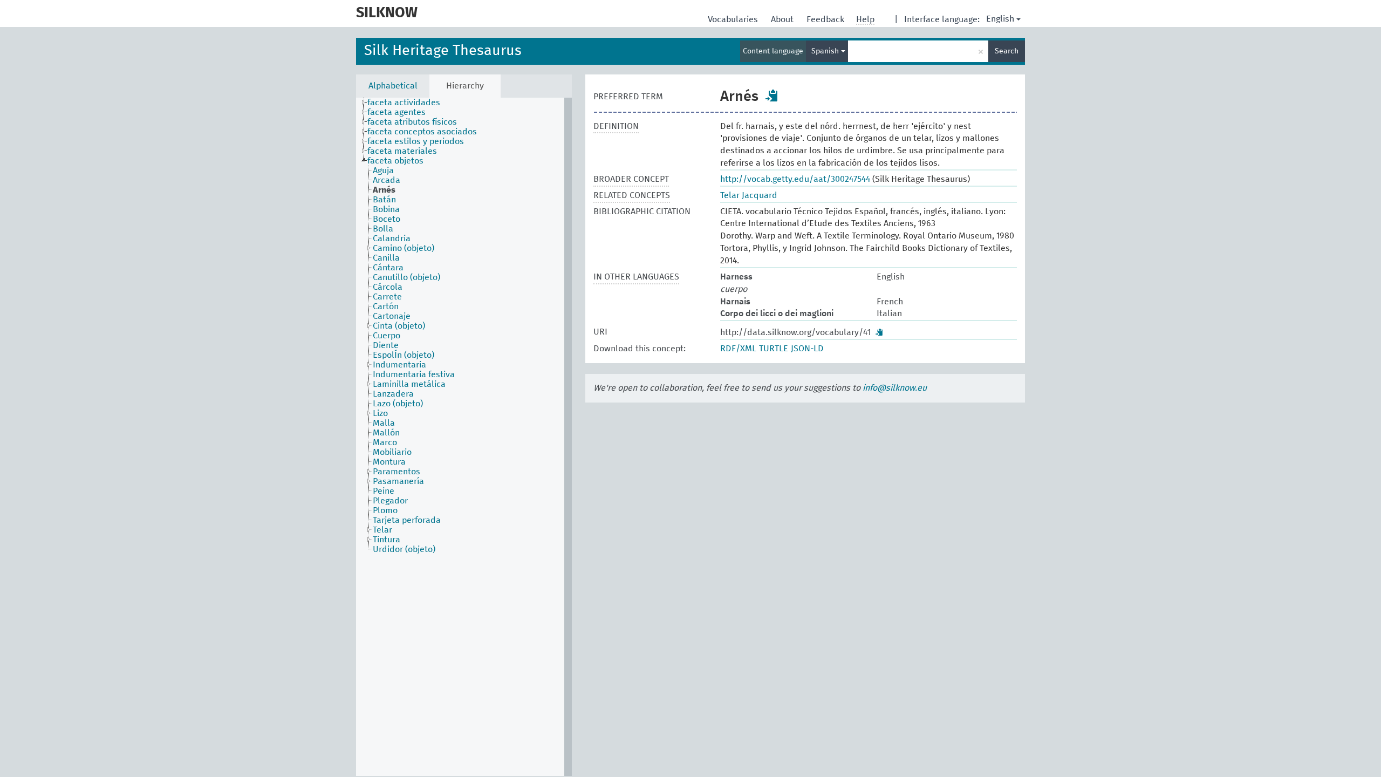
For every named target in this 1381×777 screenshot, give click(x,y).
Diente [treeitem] (386, 345)
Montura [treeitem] (389, 462)
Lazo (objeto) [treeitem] (398, 403)
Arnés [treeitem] (384, 190)
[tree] (464, 437)
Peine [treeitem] (383, 491)
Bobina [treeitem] (386, 209)
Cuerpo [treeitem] (386, 335)
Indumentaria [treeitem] (399, 364)
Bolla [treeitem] (383, 228)
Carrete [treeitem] (387, 296)
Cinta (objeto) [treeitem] (399, 326)
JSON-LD (807, 348)
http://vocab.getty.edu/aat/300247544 (795, 179)
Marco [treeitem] (385, 442)
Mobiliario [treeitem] (392, 452)
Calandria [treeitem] (392, 238)
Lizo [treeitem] (380, 413)
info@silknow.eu (895, 388)
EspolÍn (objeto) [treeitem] (403, 355)
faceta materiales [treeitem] (402, 151)
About (783, 19)
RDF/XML (738, 348)
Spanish (826, 51)
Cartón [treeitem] (386, 306)
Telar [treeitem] (382, 530)
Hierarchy (465, 85)
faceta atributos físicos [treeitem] (412, 122)
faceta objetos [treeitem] (395, 160)
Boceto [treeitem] (386, 219)
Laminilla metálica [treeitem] (409, 384)
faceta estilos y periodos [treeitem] (415, 141)
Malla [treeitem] (384, 423)
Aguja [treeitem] (383, 170)
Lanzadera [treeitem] (393, 394)
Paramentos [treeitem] (396, 471)
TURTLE (773, 348)
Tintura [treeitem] (386, 539)
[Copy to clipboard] (772, 95)
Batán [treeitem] (384, 199)
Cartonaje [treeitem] (392, 316)
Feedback (826, 19)
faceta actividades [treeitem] (403, 102)
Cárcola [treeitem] (387, 287)
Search (1006, 51)
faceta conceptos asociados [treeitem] (422, 131)
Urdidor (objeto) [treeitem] (404, 549)
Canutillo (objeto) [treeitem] (406, 277)
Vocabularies (734, 19)
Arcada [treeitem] (386, 180)
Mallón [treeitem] (386, 432)
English (1000, 19)
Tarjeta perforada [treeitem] (407, 520)
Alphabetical (393, 85)
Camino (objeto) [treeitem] (403, 248)
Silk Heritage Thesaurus (443, 51)
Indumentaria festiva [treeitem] (414, 374)
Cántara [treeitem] (388, 267)
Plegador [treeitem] (390, 500)
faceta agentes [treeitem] (396, 112)
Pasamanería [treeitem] (398, 481)
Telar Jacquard (748, 195)
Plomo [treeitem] (385, 510)
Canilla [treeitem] (386, 258)
